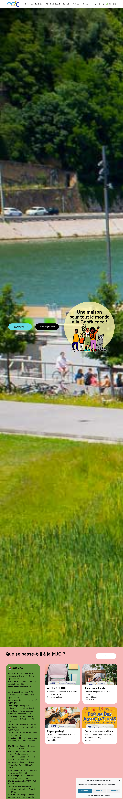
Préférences (113, 791)
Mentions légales (105, 795)
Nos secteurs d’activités (33, 4)
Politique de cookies (94, 795)
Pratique (76, 4)
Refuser (99, 791)
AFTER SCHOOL (56, 688)
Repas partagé (55, 731)
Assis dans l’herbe (95, 688)
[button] (119, 780)
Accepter (85, 791)
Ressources (87, 4)
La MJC (66, 4)
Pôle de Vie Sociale (53, 4)
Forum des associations (99, 731)
